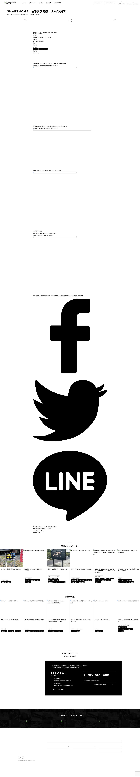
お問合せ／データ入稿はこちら (133, 4)
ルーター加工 (18, 631)
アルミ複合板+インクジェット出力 (32, 631)
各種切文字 (98, 580)
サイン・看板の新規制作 (77, 751)
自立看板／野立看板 (44, 49)
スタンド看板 (11, 631)
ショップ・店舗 (51, 576)
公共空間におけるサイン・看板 (79, 752)
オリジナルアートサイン (53, 580)
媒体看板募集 (64, 759)
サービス (41, 3)
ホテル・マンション (76, 578)
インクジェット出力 (76, 631)
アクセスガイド (50, 752)
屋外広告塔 (28, 582)
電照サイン (74, 580)
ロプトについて (32, 3)
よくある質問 (102, 751)
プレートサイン (62, 582)
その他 (35, 45)
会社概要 (48, 751)
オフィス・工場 (5, 580)
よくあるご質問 (57, 3)
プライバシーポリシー (73, 759)
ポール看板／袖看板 (123, 582)
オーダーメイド (76, 754)
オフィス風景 (49, 754)
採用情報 (48, 759)
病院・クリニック (99, 576)
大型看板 (36, 49)
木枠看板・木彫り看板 (53, 578)
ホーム (24, 3)
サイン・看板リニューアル (78, 749)
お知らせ (54, 759)
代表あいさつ (49, 749)
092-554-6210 (121, 4)
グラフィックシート (82, 580)
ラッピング (121, 631)
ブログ (58, 759)
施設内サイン (75, 582)
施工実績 (48, 3)
